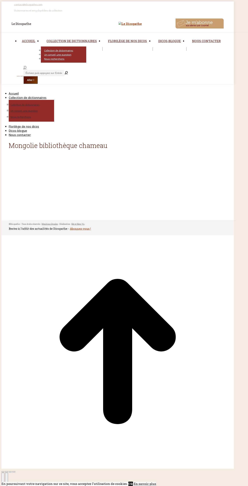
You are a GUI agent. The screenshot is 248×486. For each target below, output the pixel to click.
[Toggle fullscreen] (10, 471)
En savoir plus (145, 484)
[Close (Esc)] (2, 471)
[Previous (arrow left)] (2, 478)
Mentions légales (50, 224)
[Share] (6, 471)
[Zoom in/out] (13, 471)
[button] (32, 87)
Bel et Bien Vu (78, 224)
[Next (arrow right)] (6, 478)
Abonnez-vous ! (80, 228)
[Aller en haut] (117, 466)
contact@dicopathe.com (28, 4)
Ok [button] (130, 484)
